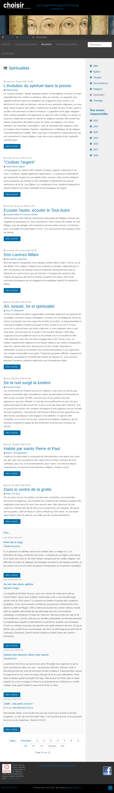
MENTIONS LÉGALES (9, 787)
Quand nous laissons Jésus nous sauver (26, 654)
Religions (97, 89)
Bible (95, 66)
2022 (95, 120)
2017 (95, 149)
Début (12, 740)
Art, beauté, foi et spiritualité (29, 306)
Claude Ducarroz (12, 546)
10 (25, 746)
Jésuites (97, 77)
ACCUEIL (41, 5)
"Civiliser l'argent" (19, 162)
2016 (95, 155)
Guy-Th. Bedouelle (15, 310)
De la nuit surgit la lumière (27, 383)
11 (33, 746)
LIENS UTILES (46, 766)
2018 (95, 143)
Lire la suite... (12, 146)
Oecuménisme (100, 83)
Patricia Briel (12, 90)
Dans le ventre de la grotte (28, 489)
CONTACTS (57, 9)
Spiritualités (98, 95)
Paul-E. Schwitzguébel (16, 453)
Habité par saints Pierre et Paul (32, 448)
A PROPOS (53, 5)
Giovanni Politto (13, 387)
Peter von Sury (13, 494)
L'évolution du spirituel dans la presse (37, 86)
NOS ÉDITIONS (69, 5)
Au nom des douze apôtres (18, 584)
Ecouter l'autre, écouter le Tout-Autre (37, 210)
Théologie (98, 100)
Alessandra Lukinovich (16, 259)
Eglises (96, 71)
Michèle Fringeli (11, 588)
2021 (95, 126)
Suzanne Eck (10, 658)
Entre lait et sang (13, 542)
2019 (95, 138)
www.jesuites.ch (14, 778)
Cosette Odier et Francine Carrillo (22, 214)
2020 (95, 132)
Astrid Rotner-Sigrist (15, 166)
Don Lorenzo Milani (21, 254)
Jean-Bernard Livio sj (22, 707)
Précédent (26, 740)
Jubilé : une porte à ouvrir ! (18, 703)
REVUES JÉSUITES (65, 766)
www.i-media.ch (74, 787)
